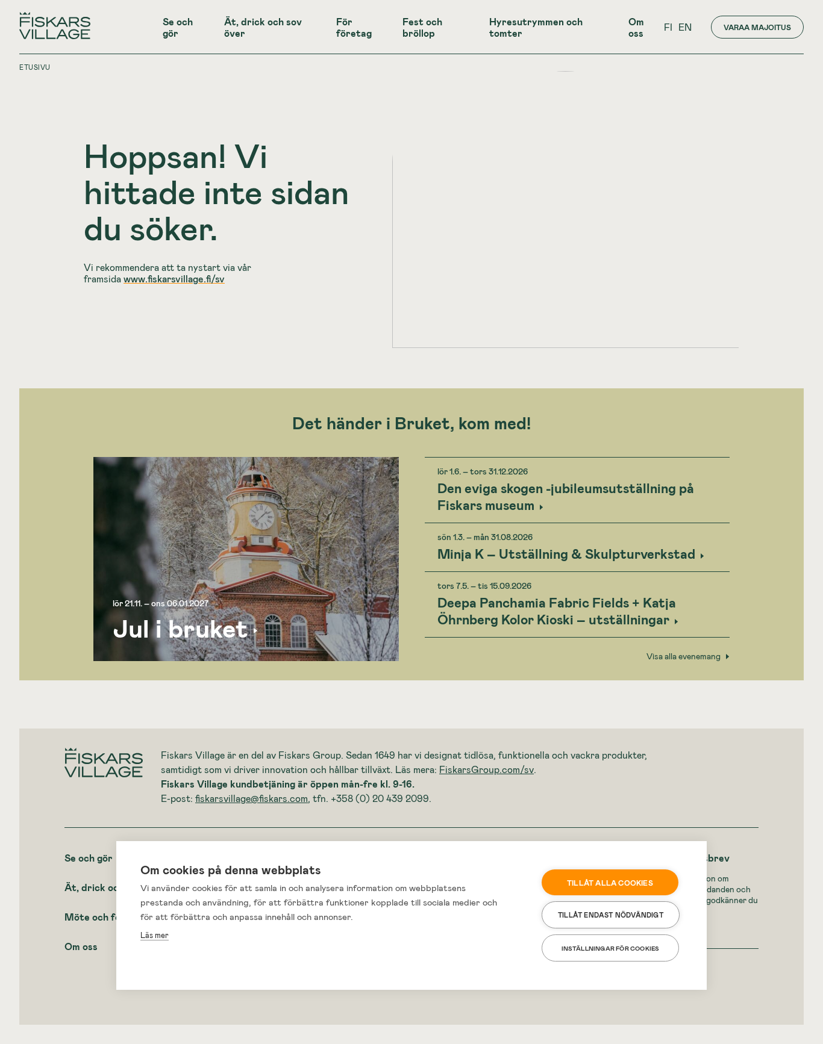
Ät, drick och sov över (263, 27)
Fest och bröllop (422, 27)
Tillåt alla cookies (610, 882)
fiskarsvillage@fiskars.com (251, 798)
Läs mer (154, 935)
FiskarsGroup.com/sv (486, 769)
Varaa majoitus (757, 27)
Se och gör (178, 27)
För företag (354, 27)
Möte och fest (97, 916)
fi (668, 27)
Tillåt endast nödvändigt (610, 915)
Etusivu (35, 67)
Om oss (636, 27)
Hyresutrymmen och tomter (536, 27)
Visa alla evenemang (683, 656)
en (685, 27)
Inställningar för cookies (611, 948)
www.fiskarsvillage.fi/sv (174, 278)
